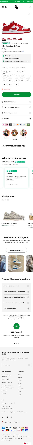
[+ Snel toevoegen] (23, 219)
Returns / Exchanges (7, 385)
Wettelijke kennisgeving (7, 440)
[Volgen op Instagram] (7, 417)
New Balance (21, 389)
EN (27, 443)
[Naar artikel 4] (20, 39)
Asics (19, 386)
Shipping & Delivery (7, 382)
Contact (4, 393)
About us (4, 390)
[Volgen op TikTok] (11, 417)
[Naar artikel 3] (15, 39)
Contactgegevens (16, 438)
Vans (19, 394)
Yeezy (19, 383)
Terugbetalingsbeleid (6, 436)
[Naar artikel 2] (9, 39)
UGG (19, 391)
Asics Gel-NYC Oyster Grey (9, 223)
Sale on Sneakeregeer (7, 388)
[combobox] (27, 443)
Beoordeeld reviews (19, 43)
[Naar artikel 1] (4, 39)
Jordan (20, 380)
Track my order (6, 379)
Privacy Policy (16, 436)
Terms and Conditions (26, 436)
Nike (19, 374)
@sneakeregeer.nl (15, 250)
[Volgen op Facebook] (3, 417)
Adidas (20, 377)
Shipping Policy (7, 438)
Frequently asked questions (6, 375)
